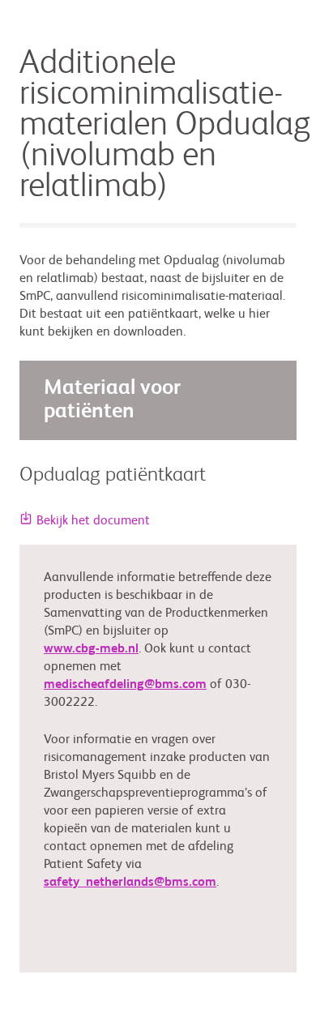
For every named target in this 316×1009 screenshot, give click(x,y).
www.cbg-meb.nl (91, 649)
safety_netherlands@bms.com (130, 882)
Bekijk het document (93, 521)
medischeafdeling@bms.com (125, 684)
